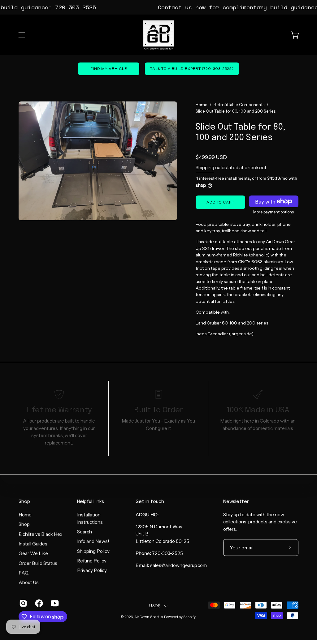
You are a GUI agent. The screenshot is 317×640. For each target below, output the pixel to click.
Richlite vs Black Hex (40, 534)
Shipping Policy (93, 551)
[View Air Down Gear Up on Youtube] (54, 603)
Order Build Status (38, 563)
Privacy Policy (92, 570)
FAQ (23, 573)
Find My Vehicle (108, 68)
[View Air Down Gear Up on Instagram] (22, 603)
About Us (29, 582)
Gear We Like (33, 553)
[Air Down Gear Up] (158, 34)
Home (201, 104)
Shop (24, 501)
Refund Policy (91, 561)
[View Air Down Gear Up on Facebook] (38, 603)
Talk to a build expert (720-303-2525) (192, 68)
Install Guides (33, 544)
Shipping (205, 167)
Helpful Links (90, 501)
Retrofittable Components (239, 104)
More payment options (274, 211)
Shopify (189, 617)
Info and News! (93, 541)
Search (84, 532)
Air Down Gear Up (148, 617)
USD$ (155, 605)
